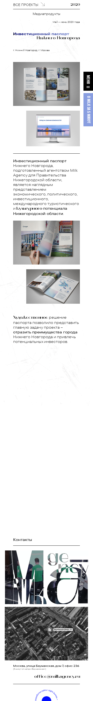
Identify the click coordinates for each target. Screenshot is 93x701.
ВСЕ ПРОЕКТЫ (25, 5)
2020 (75, 5)
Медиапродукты (46, 14)
